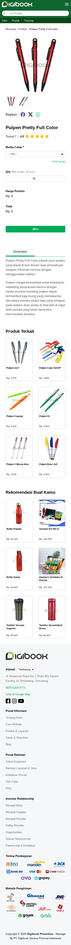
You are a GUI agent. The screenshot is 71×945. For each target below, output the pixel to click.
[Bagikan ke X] (30, 116)
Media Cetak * (15, 147)
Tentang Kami (14, 717)
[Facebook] (8, 702)
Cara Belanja (14, 724)
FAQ (8, 788)
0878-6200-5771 (16, 687)
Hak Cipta (12, 781)
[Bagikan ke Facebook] (23, 116)
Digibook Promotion (40, 933)
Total (9, 206)
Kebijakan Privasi (16, 774)
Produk (16, 20)
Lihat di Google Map (18, 694)
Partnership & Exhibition (20, 845)
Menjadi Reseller (16, 818)
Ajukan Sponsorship (18, 838)
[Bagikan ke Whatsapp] (38, 116)
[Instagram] (14, 702)
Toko (4, 20)
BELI (35, 229)
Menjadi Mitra (14, 805)
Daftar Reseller (15, 825)
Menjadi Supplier (16, 812)
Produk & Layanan (17, 731)
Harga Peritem (15, 191)
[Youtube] (21, 702)
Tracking (29, 20)
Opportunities (14, 832)
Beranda (11, 29)
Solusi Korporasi (16, 761)
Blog (8, 744)
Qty (20, 171)
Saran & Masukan (17, 737)
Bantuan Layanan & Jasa (21, 768)
